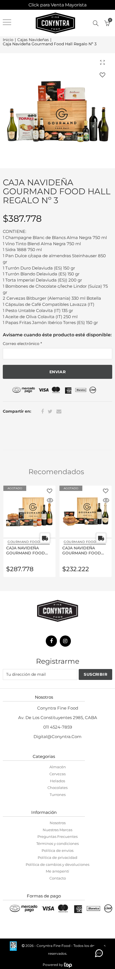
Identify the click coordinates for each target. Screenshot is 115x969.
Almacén (57, 767)
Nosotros (58, 823)
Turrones (58, 794)
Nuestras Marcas (57, 830)
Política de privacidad (57, 857)
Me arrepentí (57, 871)
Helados (57, 781)
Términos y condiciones (57, 843)
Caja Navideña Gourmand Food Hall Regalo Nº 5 (25, 550)
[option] (57, 110)
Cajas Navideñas (33, 40)
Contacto (57, 878)
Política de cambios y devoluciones (57, 864)
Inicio (8, 40)
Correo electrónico (22, 343)
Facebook (42, 411)
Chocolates (57, 787)
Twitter (50, 411)
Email (58, 411)
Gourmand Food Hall (29, 542)
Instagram (65, 641)
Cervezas (57, 774)
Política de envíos (57, 850)
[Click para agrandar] (102, 62)
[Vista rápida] (50, 501)
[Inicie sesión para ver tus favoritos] (102, 74)
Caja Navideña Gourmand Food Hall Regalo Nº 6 (81, 550)
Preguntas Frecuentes (57, 836)
